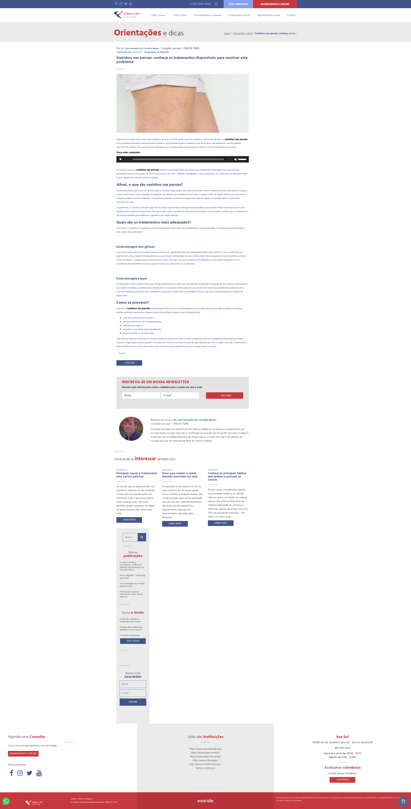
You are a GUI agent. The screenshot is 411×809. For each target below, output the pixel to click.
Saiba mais (129, 520)
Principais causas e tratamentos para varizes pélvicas (136, 475)
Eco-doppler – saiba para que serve (132, 577)
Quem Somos (158, 15)
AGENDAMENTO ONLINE (275, 4)
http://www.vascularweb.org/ (205, 749)
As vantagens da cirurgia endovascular (132, 585)
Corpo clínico (180, 15)
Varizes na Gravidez (131, 635)
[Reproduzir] (120, 159)
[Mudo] (235, 159)
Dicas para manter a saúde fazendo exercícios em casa (179, 475)
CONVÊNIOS (342, 780)
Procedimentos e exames (208, 15)
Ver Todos (133, 641)
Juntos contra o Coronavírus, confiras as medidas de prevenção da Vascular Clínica (132, 566)
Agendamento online (268, 15)
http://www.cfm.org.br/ (205, 760)
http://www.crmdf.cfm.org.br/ (205, 764)
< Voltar (129, 363)
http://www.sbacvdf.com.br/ (205, 757)
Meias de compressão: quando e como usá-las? (131, 628)
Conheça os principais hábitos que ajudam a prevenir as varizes (227, 476)
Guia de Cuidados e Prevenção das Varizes (130, 620)
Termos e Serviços (205, 768)
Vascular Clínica (127, 15)
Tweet (122, 353)
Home (227, 33)
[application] (182, 159)
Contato (291, 15)
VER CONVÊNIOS (238, 4)
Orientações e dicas (239, 15)
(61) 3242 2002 (201, 4)
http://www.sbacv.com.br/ (205, 753)
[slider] (242, 159)
